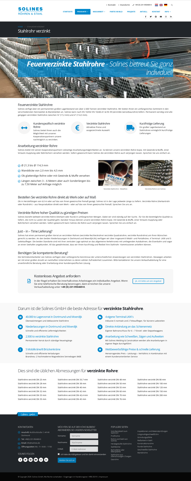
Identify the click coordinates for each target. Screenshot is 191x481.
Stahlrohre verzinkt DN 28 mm (32, 383)
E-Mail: (63, 449)
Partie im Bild (116, 11)
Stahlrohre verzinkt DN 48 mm (112, 379)
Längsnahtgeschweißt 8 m (148, 434)
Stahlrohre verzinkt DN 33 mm (32, 395)
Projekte (131, 11)
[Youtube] (161, 17)
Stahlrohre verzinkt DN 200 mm (152, 395)
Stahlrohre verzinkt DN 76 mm (112, 399)
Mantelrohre (142, 452)
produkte (81, 11)
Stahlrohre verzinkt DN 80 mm (151, 379)
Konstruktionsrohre (145, 443)
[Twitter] (151, 17)
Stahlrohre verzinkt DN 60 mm (112, 391)
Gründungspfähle (144, 437)
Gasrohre (115, 459)
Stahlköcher (116, 447)
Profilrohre (115, 436)
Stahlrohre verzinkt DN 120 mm (152, 387)
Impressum (103, 477)
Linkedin (46, 460)
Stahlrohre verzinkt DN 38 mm (72, 383)
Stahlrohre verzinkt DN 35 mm (32, 399)
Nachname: (64, 442)
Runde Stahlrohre (144, 446)
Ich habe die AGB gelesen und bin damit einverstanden (83, 454)
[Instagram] (166, 17)
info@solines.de (33, 443)
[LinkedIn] (171, 17)
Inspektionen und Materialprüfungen (152, 431)
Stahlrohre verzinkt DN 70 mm (112, 395)
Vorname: (63, 436)
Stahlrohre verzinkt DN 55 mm (112, 387)
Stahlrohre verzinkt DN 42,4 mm (73, 395)
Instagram (41, 460)
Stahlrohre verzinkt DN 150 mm (152, 391)
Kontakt (112, 4)
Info (167, 11)
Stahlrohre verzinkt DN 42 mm (72, 391)
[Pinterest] (156, 17)
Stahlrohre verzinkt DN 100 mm (152, 383)
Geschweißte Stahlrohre (147, 449)
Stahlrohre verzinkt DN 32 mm (32, 391)
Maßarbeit (98, 11)
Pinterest (31, 460)
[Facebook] (146, 17)
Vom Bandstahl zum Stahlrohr (119, 432)
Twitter (25, 460)
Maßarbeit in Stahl (144, 440)
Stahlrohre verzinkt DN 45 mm (72, 399)
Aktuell (143, 11)
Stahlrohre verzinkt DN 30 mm (32, 387)
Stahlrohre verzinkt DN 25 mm (32, 379)
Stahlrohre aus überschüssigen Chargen (121, 455)
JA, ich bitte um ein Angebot (148, 281)
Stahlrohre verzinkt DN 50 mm (112, 383)
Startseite (68, 11)
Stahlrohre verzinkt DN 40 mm (72, 387)
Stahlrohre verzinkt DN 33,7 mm (73, 379)
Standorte (125, 4)
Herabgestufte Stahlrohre (121, 443)
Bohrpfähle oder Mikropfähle (117, 451)
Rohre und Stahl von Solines (119, 440)
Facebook (20, 460)
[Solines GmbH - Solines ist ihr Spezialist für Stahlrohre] (30, 11)
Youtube (36, 460)
